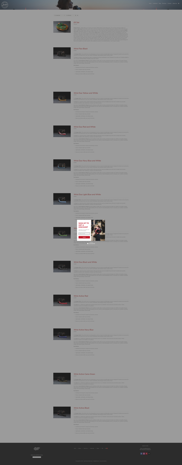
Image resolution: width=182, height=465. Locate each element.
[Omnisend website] (91, 243)
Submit (84, 237)
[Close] (104, 221)
